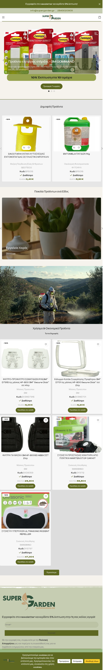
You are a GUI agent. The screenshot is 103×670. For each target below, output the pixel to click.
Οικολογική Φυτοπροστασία (76, 164)
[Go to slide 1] (48, 91)
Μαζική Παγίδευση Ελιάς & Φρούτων (26, 164)
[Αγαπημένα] (28, 147)
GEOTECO (26, 167)
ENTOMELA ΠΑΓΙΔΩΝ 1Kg (76, 154)
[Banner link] (51, 228)
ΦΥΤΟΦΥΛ (77, 167)
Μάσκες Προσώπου (25, 389)
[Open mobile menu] (3, 17)
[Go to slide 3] (54, 91)
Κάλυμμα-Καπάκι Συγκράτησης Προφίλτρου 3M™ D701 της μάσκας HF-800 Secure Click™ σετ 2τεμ (77, 382)
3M (25, 393)
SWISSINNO (77, 469)
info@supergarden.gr (42, 10)
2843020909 (65, 10)
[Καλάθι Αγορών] (99, 17)
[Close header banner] (99, 4)
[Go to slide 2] (51, 91)
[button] (3, 60)
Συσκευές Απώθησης (77, 465)
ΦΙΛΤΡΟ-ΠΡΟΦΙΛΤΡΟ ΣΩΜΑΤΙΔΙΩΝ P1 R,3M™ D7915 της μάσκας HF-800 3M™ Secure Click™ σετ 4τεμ (25, 382)
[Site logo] (51, 17)
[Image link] (29, 601)
